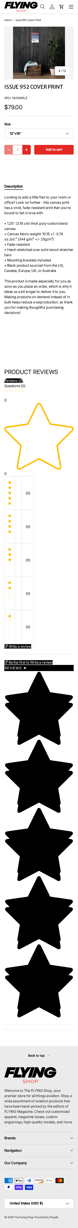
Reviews (16, 668)
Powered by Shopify (46, 1217)
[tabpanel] (39, 255)
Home (7, 20)
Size (7, 124)
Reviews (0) (13, 380)
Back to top (37, 1055)
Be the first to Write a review (31, 662)
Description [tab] (13, 186)
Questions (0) (15, 386)
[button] (61, 7)
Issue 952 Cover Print (28, 20)
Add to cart (54, 149)
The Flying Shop (23, 1217)
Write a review (20, 646)
